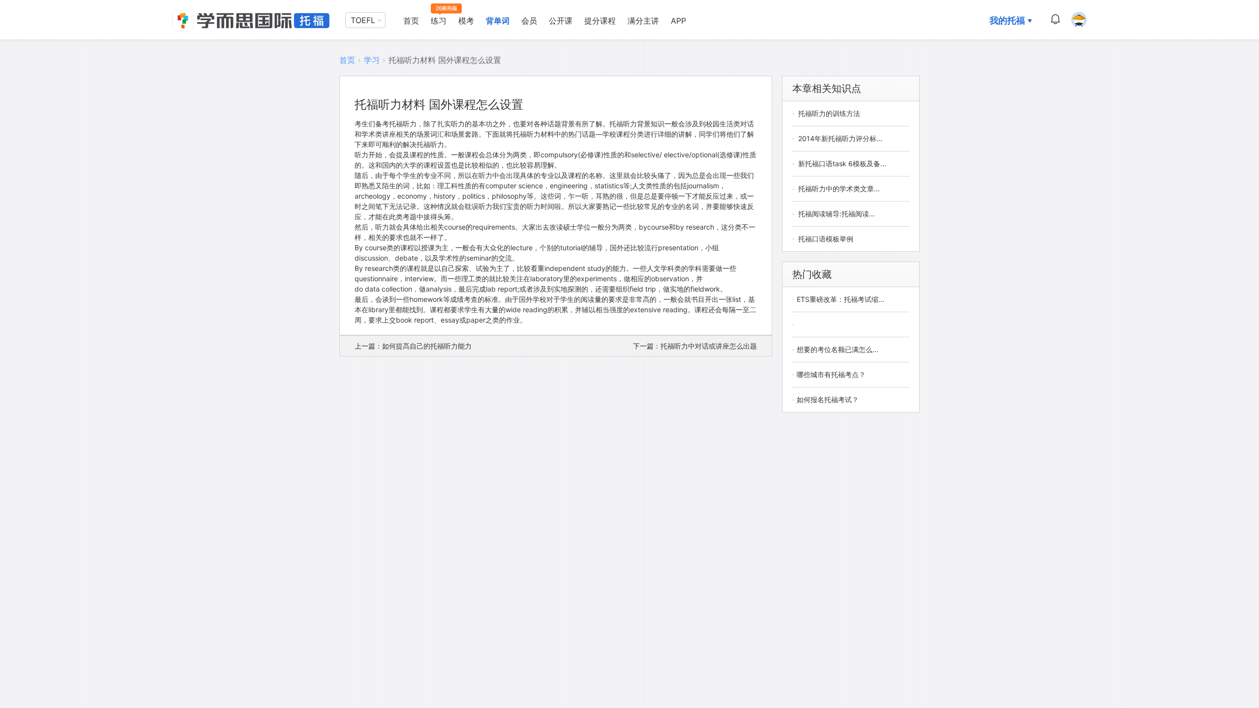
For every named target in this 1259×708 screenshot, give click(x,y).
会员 (529, 21)
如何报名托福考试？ (828, 399)
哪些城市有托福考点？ (831, 374)
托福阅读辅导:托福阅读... (836, 213)
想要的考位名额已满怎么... (837, 349)
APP (678, 21)
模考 (466, 21)
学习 (372, 60)
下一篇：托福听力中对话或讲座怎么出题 (695, 346)
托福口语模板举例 (825, 239)
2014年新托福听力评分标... (840, 138)
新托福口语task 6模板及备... (842, 163)
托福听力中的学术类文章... (839, 188)
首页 (411, 21)
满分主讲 (643, 21)
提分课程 (600, 21)
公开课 (560, 21)
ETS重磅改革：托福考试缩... (840, 299)
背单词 (498, 21)
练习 (439, 21)
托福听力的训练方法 (829, 113)
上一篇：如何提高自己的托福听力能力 (413, 346)
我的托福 (1007, 20)
